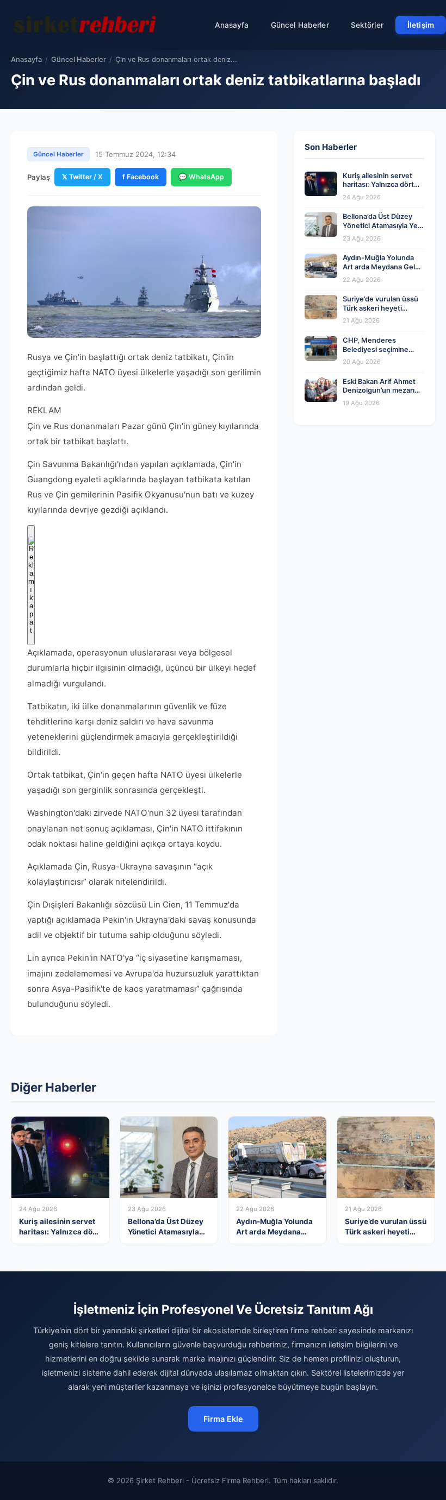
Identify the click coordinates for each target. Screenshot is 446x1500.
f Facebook (140, 177)
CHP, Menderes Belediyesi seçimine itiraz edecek (375, 349)
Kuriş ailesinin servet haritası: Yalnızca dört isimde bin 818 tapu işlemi (378, 189)
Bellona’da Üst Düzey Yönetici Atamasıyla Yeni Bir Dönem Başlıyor (383, 225)
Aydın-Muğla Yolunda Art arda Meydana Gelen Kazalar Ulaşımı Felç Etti (383, 267)
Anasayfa (232, 25)
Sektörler (367, 25)
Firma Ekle (223, 1418)
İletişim (420, 25)
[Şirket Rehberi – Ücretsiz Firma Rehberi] (86, 25)
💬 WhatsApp (201, 177)
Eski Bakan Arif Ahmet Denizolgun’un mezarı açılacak (379, 390)
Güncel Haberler (300, 25)
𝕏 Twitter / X (82, 177)
